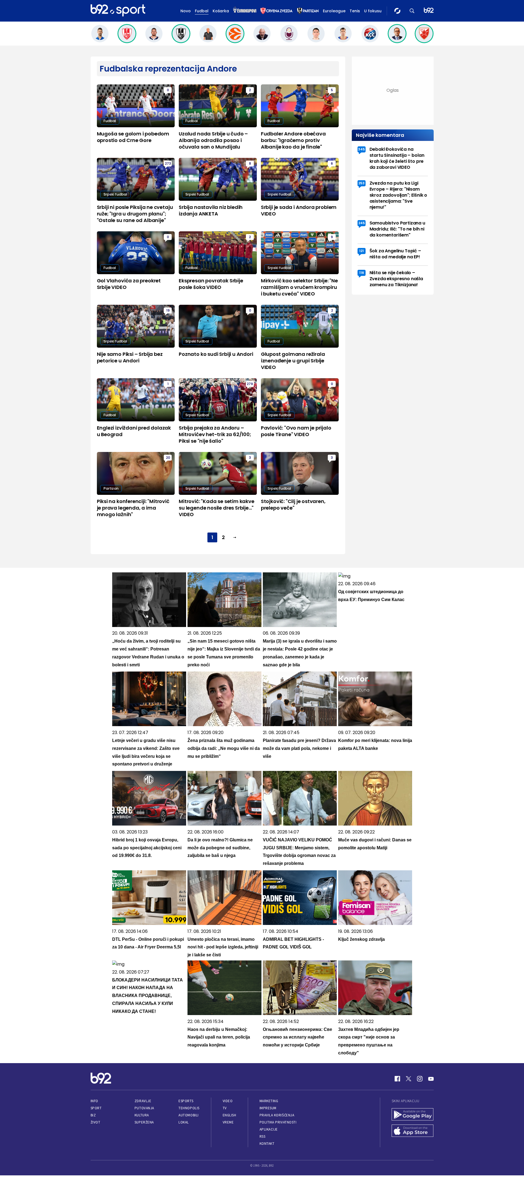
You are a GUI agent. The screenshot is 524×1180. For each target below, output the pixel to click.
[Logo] (118, 10)
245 (361, 223)
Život (95, 1122)
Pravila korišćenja (277, 1115)
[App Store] (413, 1131)
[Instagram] (419, 1078)
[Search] (412, 10)
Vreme (228, 1122)
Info (94, 1101)
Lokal (183, 1122)
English (229, 1115)
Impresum (268, 1108)
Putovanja (144, 1108)
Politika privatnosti (278, 1122)
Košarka (221, 11)
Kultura (142, 1115)
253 (361, 183)
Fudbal (202, 11)
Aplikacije (269, 1129)
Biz (93, 1115)
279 (250, 383)
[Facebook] (397, 1078)
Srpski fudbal (115, 194)
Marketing (269, 1101)
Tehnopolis (188, 1108)
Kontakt (267, 1143)
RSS (263, 1136)
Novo (185, 11)
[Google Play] (413, 1115)
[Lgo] (429, 11)
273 (168, 163)
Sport (96, 1108)
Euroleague (334, 11)
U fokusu (373, 11)
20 (168, 457)
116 (361, 272)
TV (225, 1108)
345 (361, 149)
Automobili (188, 1115)
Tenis (355, 11)
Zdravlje (143, 1101)
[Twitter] (408, 1078)
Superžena (144, 1122)
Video (228, 1101)
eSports (185, 1101)
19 (168, 310)
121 (361, 251)
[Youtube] (431, 1078)
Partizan (110, 488)
